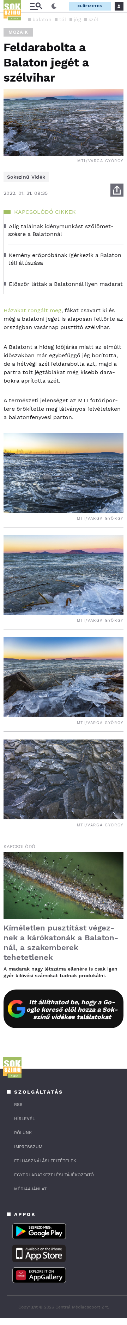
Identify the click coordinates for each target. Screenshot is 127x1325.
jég (77, 19)
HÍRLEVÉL (24, 1118)
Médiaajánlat (30, 1188)
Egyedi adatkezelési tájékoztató (54, 1174)
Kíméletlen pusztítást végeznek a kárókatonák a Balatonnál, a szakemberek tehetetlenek (61, 942)
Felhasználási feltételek (45, 1160)
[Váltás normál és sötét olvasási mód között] (54, 6)
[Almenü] (36, 6)
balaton (42, 19)
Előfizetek (90, 6)
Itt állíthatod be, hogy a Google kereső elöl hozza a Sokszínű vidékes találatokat (72, 1009)
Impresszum (28, 1146)
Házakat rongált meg (32, 310)
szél (93, 19)
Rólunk (23, 1132)
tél (62, 19)
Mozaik (18, 32)
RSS (18, 1104)
